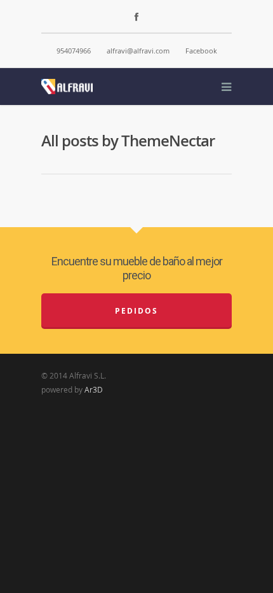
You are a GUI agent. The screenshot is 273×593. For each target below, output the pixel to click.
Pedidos (136, 310)
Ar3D (93, 389)
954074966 (74, 50)
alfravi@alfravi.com (138, 50)
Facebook (201, 50)
